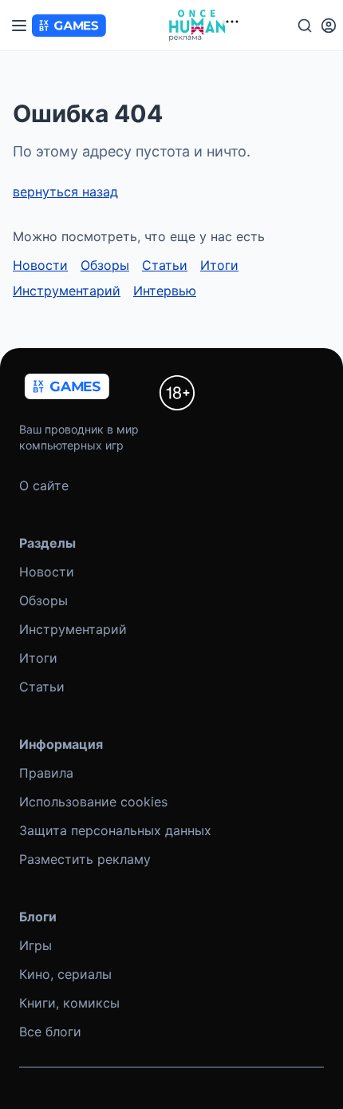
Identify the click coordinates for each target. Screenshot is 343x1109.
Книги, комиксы (69, 1003)
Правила (46, 773)
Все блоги (50, 1032)
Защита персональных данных (115, 830)
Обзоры (105, 265)
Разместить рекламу (85, 859)
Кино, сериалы (65, 974)
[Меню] (19, 25)
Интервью (164, 291)
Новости (40, 265)
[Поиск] (305, 25)
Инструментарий (66, 291)
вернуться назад (65, 192)
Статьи (164, 265)
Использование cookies (93, 802)
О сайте (44, 485)
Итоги (219, 265)
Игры (35, 945)
